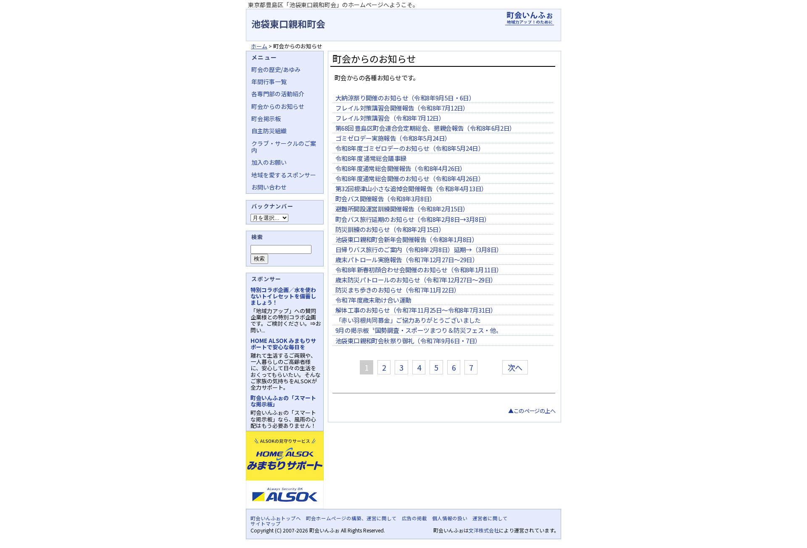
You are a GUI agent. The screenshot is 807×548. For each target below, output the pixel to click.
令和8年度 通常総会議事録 (370, 158)
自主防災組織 (269, 130)
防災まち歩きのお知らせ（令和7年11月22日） (397, 289)
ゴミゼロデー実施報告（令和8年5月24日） (393, 138)
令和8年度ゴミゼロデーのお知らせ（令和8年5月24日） (409, 148)
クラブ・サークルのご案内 (283, 146)
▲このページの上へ (531, 411)
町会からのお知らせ (277, 106)
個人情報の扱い (449, 518)
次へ (515, 367)
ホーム (259, 46)
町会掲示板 (266, 118)
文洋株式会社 (484, 530)
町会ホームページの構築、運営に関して (351, 518)
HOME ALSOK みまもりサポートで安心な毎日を (283, 344)
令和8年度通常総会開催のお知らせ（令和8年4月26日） (409, 178)
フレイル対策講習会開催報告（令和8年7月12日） (402, 107)
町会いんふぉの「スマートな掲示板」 (283, 401)
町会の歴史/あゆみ (276, 69)
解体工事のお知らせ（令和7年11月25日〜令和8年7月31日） (416, 310)
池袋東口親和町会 (288, 23)
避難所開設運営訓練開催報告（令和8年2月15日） (402, 208)
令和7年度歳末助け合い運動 (373, 299)
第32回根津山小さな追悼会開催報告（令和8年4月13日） (411, 188)
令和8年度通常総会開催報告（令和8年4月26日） (400, 168)
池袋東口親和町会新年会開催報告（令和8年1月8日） (406, 239)
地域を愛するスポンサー (283, 175)
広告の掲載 (414, 518)
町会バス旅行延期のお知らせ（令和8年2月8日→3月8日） (413, 219)
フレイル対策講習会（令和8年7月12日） (390, 117)
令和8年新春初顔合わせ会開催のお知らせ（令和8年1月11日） (418, 269)
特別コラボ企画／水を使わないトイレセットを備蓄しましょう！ (283, 296)
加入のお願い (269, 162)
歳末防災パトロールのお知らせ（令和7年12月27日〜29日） (415, 279)
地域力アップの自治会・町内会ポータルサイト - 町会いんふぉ (530, 18)
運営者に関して (490, 518)
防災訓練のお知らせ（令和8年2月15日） (390, 229)
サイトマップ (266, 523)
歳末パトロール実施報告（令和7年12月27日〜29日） (406, 259)
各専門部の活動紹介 (277, 94)
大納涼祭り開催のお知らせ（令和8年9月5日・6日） (405, 97)
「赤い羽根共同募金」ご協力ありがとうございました (408, 320)
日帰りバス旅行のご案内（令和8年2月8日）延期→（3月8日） (418, 249)
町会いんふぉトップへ (276, 518)
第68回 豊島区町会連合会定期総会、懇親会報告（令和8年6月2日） (425, 128)
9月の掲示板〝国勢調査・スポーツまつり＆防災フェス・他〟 (418, 330)
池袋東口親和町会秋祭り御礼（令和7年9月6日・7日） (408, 340)
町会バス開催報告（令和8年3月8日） (385, 198)
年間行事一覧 (269, 81)
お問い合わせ (269, 187)
